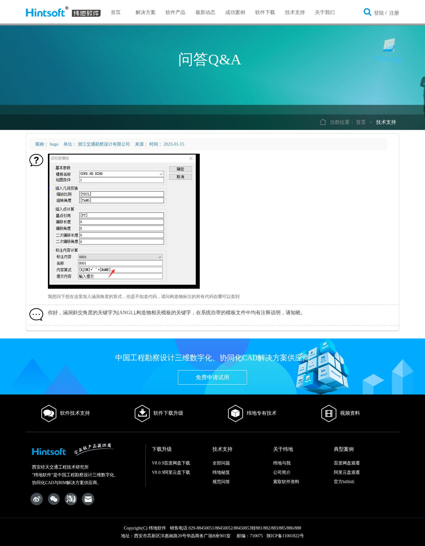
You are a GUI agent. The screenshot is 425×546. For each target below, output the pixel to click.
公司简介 (282, 472)
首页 (116, 12)
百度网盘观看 (347, 463)
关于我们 (325, 12)
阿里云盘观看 (347, 472)
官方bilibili (344, 481)
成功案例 (235, 12)
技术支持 (295, 12)
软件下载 (265, 12)
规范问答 (221, 481)
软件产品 (175, 12)
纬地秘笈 (221, 472)
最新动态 (205, 12)
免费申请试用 (212, 377)
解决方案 (146, 12)
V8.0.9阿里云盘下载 (171, 472)
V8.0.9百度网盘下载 (171, 463)
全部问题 (221, 463)
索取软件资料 (286, 481)
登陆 (379, 13)
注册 (394, 13)
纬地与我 (282, 463)
